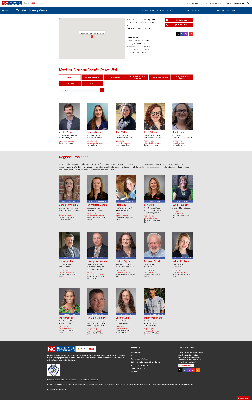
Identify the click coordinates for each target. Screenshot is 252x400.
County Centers (216, 3)
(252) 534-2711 (92, 272)
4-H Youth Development (92, 77)
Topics (228, 3)
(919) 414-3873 (149, 329)
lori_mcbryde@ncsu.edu (123, 272)
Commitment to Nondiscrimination (65, 380)
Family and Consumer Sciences (182, 77)
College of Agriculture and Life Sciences (145, 362)
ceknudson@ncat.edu (179, 213)
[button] (92, 37)
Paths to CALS (239, 3)
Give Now (134, 372)
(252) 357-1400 (149, 216)
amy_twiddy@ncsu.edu (123, 143)
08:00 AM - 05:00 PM (227, 10)
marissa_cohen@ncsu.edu (95, 216)
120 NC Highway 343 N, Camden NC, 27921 (157, 10)
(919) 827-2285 (120, 326)
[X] (178, 34)
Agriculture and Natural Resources (137, 77)
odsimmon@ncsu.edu (94, 331)
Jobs (132, 356)
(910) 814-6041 (64, 270)
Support (92, 83)
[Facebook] (182, 34)
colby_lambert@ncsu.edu (67, 272)
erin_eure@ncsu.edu (150, 218)
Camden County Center (32, 10)
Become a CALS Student (139, 365)
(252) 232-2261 (177, 211)
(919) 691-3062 (120, 214)
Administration (115, 77)
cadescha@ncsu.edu (65, 216)
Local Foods (70, 83)
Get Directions (181, 20)
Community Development (160, 77)
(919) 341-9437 (64, 214)
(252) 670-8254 (64, 326)
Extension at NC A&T (138, 368)
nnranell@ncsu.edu (150, 272)
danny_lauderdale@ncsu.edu (96, 274)
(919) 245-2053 (149, 270)
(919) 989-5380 (120, 270)
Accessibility (62, 389)
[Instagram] (186, 34)
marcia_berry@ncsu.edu (95, 143)
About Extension (136, 353)
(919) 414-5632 (92, 329)
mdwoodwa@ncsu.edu (151, 331)
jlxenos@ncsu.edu (178, 143)
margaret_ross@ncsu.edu (67, 328)
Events (204, 3)
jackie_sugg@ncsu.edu (123, 328)
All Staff (69, 77)
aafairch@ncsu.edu (178, 272)
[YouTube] (193, 370)
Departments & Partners (139, 359)
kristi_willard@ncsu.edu (151, 143)
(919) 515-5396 (92, 214)
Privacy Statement (91, 380)
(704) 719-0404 (177, 270)
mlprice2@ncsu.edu (122, 216)
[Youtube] (191, 34)
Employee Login (243, 398)
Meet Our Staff (193, 3)
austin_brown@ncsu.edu (67, 141)
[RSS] (198, 370)
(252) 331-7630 (194, 10)
